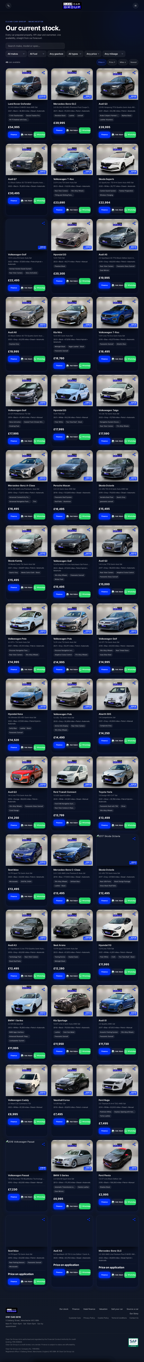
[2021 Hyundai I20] (72, 390)
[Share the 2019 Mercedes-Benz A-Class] (43, 454)
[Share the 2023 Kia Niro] (89, 301)
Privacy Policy (89, 1318)
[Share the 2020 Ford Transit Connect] (89, 761)
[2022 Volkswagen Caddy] (27, 1080)
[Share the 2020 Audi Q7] (43, 148)
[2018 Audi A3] (27, 925)
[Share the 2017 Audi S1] (134, 989)
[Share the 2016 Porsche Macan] (89, 454)
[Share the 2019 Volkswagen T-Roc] (134, 301)
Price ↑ (112, 62)
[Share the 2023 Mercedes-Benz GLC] (134, 1219)
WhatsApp (41, 135)
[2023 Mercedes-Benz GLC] (117, 1231)
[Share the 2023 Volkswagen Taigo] (134, 379)
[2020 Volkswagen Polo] (72, 694)
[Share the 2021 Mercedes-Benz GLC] (89, 72)
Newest (133, 62)
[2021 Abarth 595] (117, 694)
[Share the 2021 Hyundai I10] (134, 914)
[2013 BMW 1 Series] (27, 1000)
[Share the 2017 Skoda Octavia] (134, 839)
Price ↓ (101, 62)
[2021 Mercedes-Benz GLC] (72, 84)
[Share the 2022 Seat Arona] (89, 914)
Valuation (103, 1309)
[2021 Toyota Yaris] (117, 772)
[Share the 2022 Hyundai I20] (89, 223)
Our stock (63, 1309)
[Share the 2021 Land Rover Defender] (43, 72)
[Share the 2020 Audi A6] (43, 301)
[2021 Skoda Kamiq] (27, 541)
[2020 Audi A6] (27, 312)
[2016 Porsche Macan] (72, 466)
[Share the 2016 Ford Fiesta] (134, 1144)
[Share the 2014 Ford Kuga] (134, 1069)
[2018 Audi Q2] (27, 772)
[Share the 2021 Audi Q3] (134, 72)
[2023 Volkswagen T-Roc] (72, 159)
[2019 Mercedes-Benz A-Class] (27, 466)
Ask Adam (28, 135)
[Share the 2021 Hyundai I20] (89, 379)
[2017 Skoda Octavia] (117, 850)
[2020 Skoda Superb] (117, 159)
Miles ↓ (123, 62)
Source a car (132, 1309)
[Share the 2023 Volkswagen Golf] (43, 223)
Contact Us (134, 1318)
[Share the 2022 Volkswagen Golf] (89, 530)
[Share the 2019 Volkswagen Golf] (43, 379)
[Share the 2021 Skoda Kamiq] (43, 530)
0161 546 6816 (13, 1317)
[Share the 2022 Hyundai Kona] (43, 683)
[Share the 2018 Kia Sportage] (89, 989)
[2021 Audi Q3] (117, 84)
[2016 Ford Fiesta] (117, 1155)
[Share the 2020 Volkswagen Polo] (89, 683)
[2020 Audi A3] (72, 1231)
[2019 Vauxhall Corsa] (72, 1080)
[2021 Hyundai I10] (117, 925)
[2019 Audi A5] (117, 234)
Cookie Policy (103, 1318)
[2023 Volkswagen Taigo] (117, 390)
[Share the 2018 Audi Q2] (43, 761)
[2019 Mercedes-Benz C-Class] (72, 850)
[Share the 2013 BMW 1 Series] (43, 989)
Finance (14, 135)
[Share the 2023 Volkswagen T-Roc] (89, 148)
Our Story (134, 1313)
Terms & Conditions (119, 1318)
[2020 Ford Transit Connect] (72, 772)
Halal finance (89, 1309)
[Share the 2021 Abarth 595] (134, 683)
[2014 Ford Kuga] (117, 1080)
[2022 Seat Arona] (72, 925)
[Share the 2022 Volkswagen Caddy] (43, 1069)
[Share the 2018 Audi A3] (43, 914)
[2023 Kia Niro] (72, 312)
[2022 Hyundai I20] (72, 235)
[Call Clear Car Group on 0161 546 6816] (8, 5)
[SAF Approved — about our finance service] (133, 1342)
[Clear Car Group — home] (72, 6)
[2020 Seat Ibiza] (27, 850)
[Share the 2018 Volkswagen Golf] (134, 608)
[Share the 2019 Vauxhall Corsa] (89, 1069)
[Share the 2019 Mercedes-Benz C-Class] (89, 839)
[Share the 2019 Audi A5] (134, 223)
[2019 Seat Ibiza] (27, 1231)
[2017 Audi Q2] (117, 541)
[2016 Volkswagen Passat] (27, 1155)
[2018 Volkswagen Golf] (117, 619)
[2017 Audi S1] (117, 1000)
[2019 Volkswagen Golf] (27, 390)
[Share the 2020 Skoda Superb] (134, 148)
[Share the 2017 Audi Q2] (134, 530)
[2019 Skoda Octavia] (117, 466)
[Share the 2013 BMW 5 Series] (89, 1144)
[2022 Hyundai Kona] (27, 694)
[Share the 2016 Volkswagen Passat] (43, 1144)
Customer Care (75, 1318)
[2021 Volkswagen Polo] (27, 619)
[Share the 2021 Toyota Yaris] (134, 761)
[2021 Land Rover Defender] (27, 84)
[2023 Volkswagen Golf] (27, 234)
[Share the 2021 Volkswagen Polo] (43, 608)
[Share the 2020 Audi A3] (89, 1219)
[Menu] (135, 5)
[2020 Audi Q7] (27, 159)
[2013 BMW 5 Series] (72, 1156)
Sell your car (117, 1309)
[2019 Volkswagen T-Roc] (117, 312)
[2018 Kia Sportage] (72, 1001)
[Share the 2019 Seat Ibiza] (43, 1219)
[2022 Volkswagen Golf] (72, 541)
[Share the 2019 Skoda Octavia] (134, 454)
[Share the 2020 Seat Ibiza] (43, 839)
